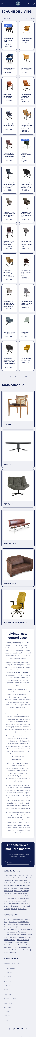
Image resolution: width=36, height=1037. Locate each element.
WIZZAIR (7, 1016)
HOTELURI (7, 1007)
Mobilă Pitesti (13, 888)
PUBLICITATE (24, 906)
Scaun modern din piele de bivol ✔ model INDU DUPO (26, 97)
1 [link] (4, 376)
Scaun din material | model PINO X (26, 154)
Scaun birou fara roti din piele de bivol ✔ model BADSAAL (26, 273)
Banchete (18, 947)
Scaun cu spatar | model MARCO (26, 359)
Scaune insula (23, 921)
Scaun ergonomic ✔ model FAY (9, 69)
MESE (6, 464)
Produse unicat (22, 927)
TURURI (6, 1011)
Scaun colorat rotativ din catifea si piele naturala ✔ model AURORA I (9, 361)
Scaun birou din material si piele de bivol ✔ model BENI (26, 214)
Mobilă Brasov (17, 880)
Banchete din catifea (22, 950)
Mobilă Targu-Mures (21, 890)
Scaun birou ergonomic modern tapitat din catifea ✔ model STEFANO (9, 274)
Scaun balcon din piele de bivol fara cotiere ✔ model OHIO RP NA (9, 185)
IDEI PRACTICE (19, 901)
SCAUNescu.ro (15, 1036)
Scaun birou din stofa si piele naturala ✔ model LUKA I (26, 244)
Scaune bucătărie (17, 919)
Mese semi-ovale (23, 939)
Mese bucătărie (21, 934)
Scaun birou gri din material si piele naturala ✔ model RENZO (9, 304)
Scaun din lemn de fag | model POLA (8, 40)
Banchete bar (9, 947)
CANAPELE (9, 583)
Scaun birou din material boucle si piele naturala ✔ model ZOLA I (9, 214)
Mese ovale (19, 942)
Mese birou (13, 937)
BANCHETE (9, 544)
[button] (2, 3)
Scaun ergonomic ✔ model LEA (26, 69)
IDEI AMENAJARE (10, 968)
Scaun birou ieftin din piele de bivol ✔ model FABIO (26, 303)
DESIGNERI (25, 903)
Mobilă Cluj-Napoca (24, 875)
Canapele (12, 952)
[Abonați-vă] (28, 862)
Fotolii (6, 952)
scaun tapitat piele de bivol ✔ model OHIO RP (9, 96)
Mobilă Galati (15, 883)
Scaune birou (24, 924)
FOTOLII (7, 504)
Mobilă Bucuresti (10, 875)
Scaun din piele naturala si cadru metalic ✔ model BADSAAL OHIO (26, 126)
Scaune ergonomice (11, 924)
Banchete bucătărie (21, 945)
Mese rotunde (9, 942)
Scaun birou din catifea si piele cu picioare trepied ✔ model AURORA (26, 185)
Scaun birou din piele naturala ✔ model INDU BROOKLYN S (9, 244)
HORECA (15, 906)
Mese (12, 934)
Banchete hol (8, 945)
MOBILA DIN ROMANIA (16, 898)
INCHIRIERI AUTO (10, 998)
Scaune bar (13, 921)
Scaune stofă (15, 932)
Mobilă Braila (20, 885)
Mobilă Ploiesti (9, 885)
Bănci (26, 942)
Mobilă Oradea (26, 883)
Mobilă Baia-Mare (10, 893)
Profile (6, 1020)
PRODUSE (16, 903)
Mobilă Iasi (8, 878)
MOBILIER (7, 903)
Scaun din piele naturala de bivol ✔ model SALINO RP (9, 155)
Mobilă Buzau (22, 893)
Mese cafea (22, 937)
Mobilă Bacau (24, 888)
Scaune (6, 919)
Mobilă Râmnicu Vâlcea (12, 896)
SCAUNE (8, 425)
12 (26, 376)
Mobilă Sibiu (8, 890)
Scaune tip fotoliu (10, 927)
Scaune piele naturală (11, 929)
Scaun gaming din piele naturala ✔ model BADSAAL (9, 125)
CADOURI (7, 906)
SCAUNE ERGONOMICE (14, 623)
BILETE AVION (8, 1003)
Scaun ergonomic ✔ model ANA (26, 39)
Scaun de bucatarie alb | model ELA (25, 332)
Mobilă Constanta (19, 878)
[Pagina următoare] (31, 377)
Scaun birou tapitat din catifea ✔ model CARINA (9, 332)
